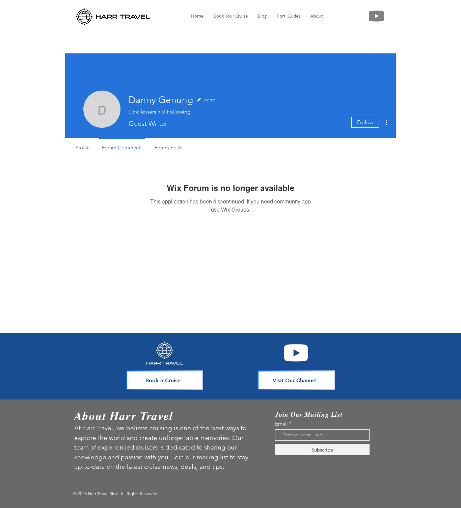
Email (281, 423)
